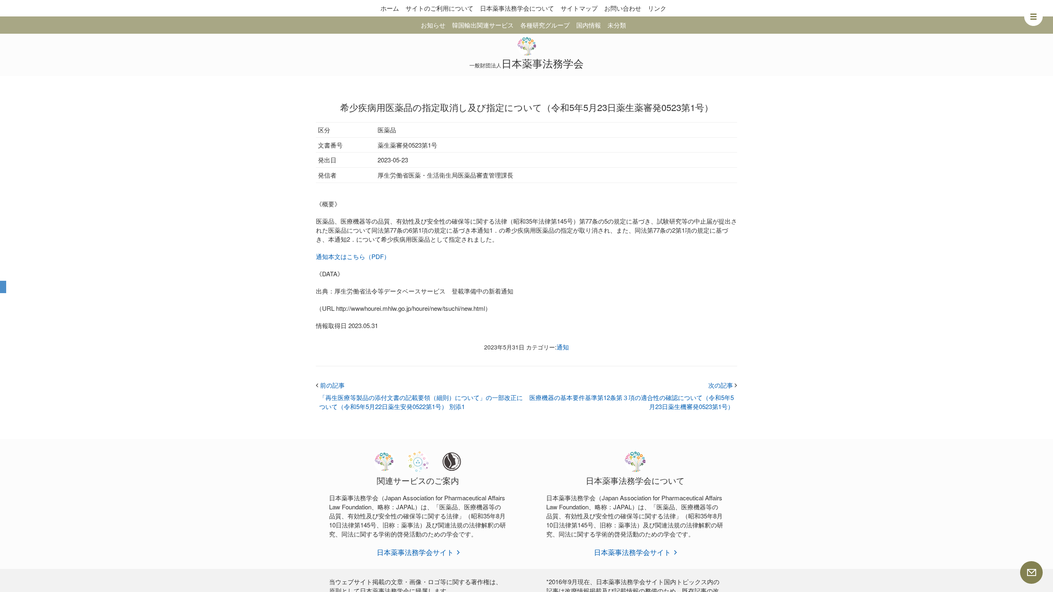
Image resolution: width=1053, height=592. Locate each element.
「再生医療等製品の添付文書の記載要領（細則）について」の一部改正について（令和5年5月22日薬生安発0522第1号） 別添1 (421, 402)
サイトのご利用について (439, 8)
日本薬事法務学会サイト (415, 552)
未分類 (617, 25)
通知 (563, 346)
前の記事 (330, 385)
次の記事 (722, 385)
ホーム (389, 8)
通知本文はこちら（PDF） (353, 256)
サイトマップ (579, 8)
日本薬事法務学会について (517, 8)
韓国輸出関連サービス (483, 25)
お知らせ (433, 25)
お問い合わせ (622, 8)
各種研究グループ (545, 25)
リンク (657, 8)
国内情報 (588, 25)
